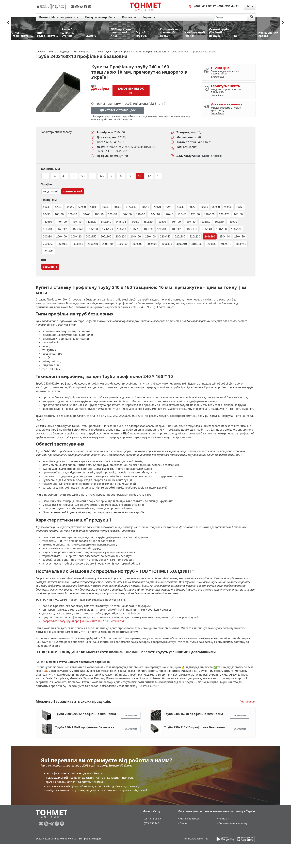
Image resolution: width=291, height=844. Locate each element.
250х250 (48, 244)
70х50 (145, 207)
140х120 (91, 222)
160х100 (48, 229)
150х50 (134, 222)
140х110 (76, 222)
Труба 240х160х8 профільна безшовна (193, 714)
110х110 (154, 214)
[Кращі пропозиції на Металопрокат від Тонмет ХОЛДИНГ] (145, 6)
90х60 (239, 207)
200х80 (47, 236)
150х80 (148, 222)
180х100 (162, 229)
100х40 (59, 214)
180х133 (192, 229)
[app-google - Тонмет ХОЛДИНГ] (43, 6)
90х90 (46, 214)
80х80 (216, 207)
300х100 (122, 244)
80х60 (204, 207)
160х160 (92, 229)
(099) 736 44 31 (228, 6)
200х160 (106, 236)
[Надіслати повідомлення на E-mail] (73, 6)
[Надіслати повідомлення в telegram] (81, 6)
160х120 (63, 229)
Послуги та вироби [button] (99, 17)
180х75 (134, 229)
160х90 (232, 222)
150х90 (161, 222)
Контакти (129, 17)
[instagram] (89, 6)
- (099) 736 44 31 (151, 823)
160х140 (78, 229)
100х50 (72, 214)
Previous (8, 22)
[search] (251, 17)
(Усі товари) (247, 701)
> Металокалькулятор (195, 838)
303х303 (152, 244)
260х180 (78, 244)
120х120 (224, 214)
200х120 (76, 236)
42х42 (58, 207)
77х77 (169, 207)
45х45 (70, 207)
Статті (183, 823)
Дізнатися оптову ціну (118, 110)
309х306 (166, 244)
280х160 (107, 244)
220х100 (150, 236)
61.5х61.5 (131, 207)
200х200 (121, 236)
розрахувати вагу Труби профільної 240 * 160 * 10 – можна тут (83, 621)
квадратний (50, 191)
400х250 (241, 244)
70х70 (157, 207)
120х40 (168, 214)
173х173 (107, 229)
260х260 (92, 244)
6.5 (102, 176)
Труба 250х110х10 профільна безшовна (194, 727)
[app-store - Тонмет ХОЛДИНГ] (58, 6)
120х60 (181, 214)
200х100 (61, 236)
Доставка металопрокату (233, 823)
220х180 (180, 236)
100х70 (99, 214)
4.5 (64, 176)
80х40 (180, 207)
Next (282, 22)
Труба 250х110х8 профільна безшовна (84, 727)
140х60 (238, 214)
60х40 (105, 207)
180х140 (206, 229)
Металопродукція (190, 818)
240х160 (209, 236)
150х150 (205, 222)
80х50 (192, 207)
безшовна (50, 267)
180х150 (221, 229)
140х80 (47, 222)
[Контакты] (191, 6)
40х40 (46, 207)
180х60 (121, 229)
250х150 (239, 236)
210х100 (135, 236)
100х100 (126, 214)
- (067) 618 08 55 (151, 818)
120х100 (209, 214)
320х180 (211, 244)
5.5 (83, 176)
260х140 (63, 244)
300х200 (137, 244)
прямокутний (72, 191)
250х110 (224, 236)
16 (158, 176)
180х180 (236, 229)
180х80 (148, 229)
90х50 (228, 207)
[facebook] (86, 6)
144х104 (121, 222)
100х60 (85, 214)
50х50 (82, 207)
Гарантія (149, 17)
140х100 (61, 222)
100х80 (112, 214)
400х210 (226, 244)
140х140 (106, 222)
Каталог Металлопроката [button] (57, 17)
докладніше (217, 76)
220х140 (165, 236)
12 (149, 176)
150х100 (175, 222)
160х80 (219, 222)
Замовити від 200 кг (131, 90)
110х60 (140, 214)
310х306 (196, 244)
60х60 (117, 207)
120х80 (195, 214)
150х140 (190, 222)
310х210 (181, 244)
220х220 (195, 236)
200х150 (91, 236)
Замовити (131, 715)
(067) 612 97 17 (205, 6)
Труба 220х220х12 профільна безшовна (85, 714)
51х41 (94, 207)
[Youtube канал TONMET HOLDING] (77, 6)
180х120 (177, 229)
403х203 (48, 251)
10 (139, 176)
